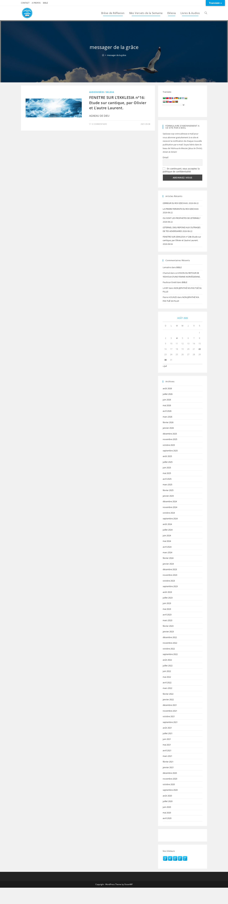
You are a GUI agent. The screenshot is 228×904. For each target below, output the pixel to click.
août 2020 (167, 795)
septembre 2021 (170, 722)
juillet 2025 (167, 462)
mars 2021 (167, 756)
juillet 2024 (167, 529)
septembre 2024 (170, 518)
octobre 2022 (169, 648)
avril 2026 (167, 411)
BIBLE (45, 3)
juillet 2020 (167, 801)
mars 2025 (167, 484)
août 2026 (167, 388)
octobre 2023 (169, 580)
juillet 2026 (167, 394)
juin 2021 (167, 739)
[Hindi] (185, 98)
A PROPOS (36, 3)
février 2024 (168, 558)
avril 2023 (167, 614)
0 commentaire (99, 124)
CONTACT (25, 3)
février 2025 (168, 490)
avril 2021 (167, 750)
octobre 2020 (169, 784)
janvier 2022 (168, 699)
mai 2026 (167, 405)
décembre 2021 (170, 705)
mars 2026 (167, 416)
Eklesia (110, 92)
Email (165, 157)
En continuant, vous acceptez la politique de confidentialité (181, 170)
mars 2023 (167, 620)
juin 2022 (167, 671)
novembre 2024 (170, 507)
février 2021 (168, 761)
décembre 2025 (170, 433)
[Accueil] (103, 55)
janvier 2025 (168, 495)
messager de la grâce (116, 55)
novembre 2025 (170, 439)
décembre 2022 (170, 637)
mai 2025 (167, 473)
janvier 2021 (168, 767)
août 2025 (167, 456)
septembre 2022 (170, 654)
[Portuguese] (167, 101)
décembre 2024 (170, 501)
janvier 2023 (168, 631)
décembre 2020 (170, 773)
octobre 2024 (169, 512)
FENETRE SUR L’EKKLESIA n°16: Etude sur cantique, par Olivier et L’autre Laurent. (117, 102)
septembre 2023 (170, 586)
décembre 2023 (170, 569)
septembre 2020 (170, 790)
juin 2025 (167, 467)
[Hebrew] (182, 98)
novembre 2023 (170, 575)
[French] (173, 98)
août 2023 (167, 592)
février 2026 (168, 422)
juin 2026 (167, 399)
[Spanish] (173, 101)
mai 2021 (167, 744)
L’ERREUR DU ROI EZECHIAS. (175, 203)
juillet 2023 (167, 597)
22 (200, 349)
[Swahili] (176, 101)
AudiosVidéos (96, 92)
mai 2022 (167, 677)
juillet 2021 (167, 733)
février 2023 (168, 626)
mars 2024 (167, 552)
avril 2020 (167, 818)
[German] (176, 98)
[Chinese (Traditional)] (167, 98)
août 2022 (167, 659)
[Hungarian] (164, 101)
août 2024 (167, 524)
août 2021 (167, 727)
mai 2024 (167, 541)
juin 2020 (167, 807)
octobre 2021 (169, 716)
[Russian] (170, 101)
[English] (170, 98)
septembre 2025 (170, 450)
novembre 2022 (170, 642)
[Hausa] (179, 98)
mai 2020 (167, 812)
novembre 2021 (170, 710)
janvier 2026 (168, 428)
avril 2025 (167, 478)
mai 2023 (167, 609)
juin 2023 (167, 603)
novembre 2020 (170, 778)
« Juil (165, 366)
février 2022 (168, 693)
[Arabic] (164, 98)
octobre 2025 (169, 445)
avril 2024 (167, 546)
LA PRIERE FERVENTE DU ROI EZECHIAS (181, 209)
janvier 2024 (168, 563)
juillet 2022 (167, 665)
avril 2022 (167, 682)
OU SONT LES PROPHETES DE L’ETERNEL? (181, 218)
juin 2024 (167, 535)
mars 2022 (167, 688)
